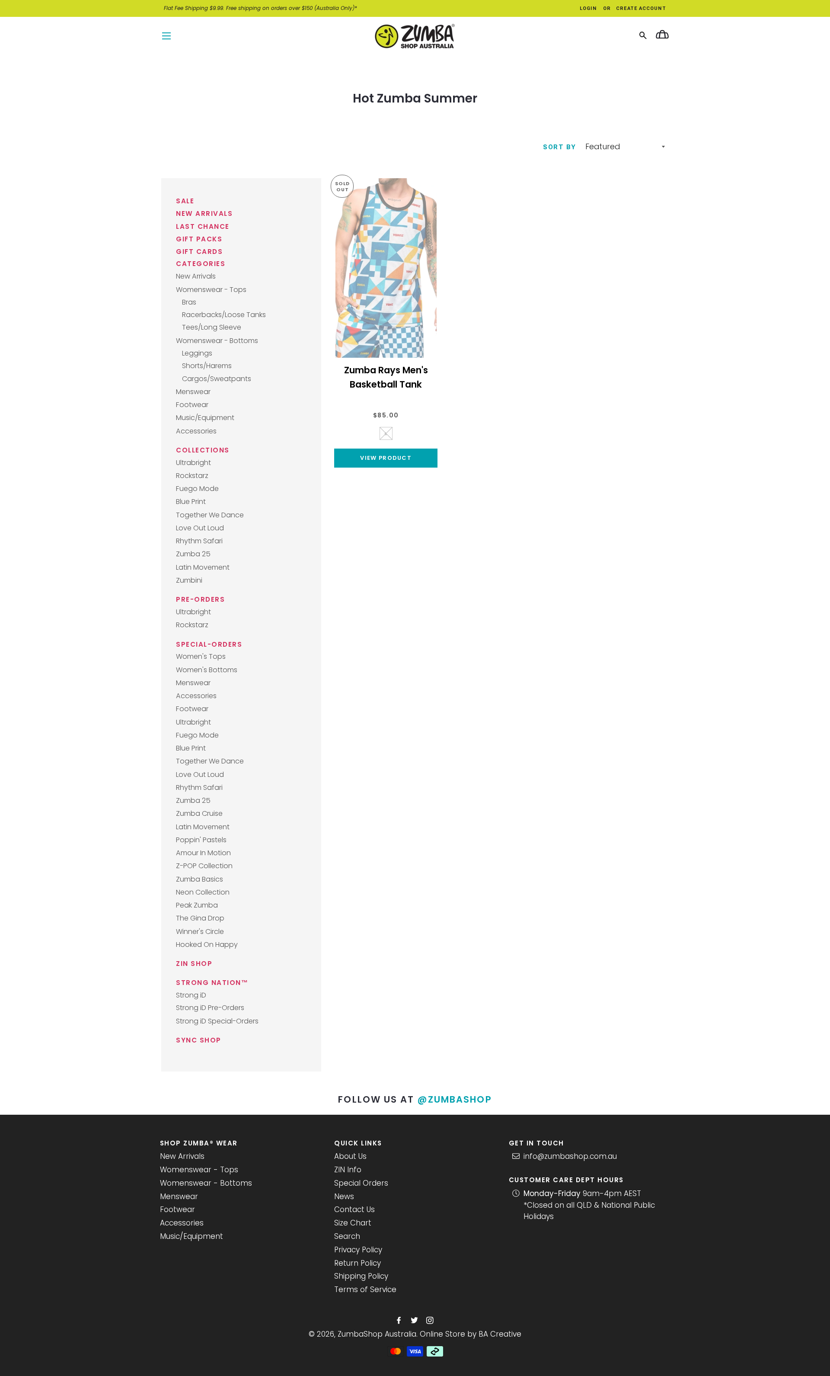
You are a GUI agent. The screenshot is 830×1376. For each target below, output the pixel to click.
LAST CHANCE (203, 226)
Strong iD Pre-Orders (210, 1008)
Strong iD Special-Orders (217, 1021)
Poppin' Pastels (201, 840)
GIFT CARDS (199, 251)
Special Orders (361, 1183)
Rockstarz (192, 476)
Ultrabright (193, 463)
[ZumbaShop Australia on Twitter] (415, 1320)
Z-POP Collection (204, 866)
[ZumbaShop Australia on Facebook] (399, 1320)
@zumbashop (455, 1099)
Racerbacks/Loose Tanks (224, 315)
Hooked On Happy (207, 944)
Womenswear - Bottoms (217, 341)
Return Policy (357, 1263)
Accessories (196, 431)
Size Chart (352, 1223)
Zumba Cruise (199, 813)
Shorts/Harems (207, 366)
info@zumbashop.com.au (570, 1156)
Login (588, 8)
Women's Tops (201, 656)
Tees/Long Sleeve (211, 327)
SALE (185, 200)
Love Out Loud (200, 528)
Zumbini (189, 580)
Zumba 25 (193, 554)
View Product (386, 458)
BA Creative (500, 1334)
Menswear (193, 392)
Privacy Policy (358, 1249)
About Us (350, 1156)
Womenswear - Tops (211, 290)
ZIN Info (347, 1169)
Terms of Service (365, 1289)
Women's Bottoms (206, 670)
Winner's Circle (200, 932)
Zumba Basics (199, 879)
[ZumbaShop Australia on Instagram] (430, 1320)
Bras (189, 302)
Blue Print (191, 502)
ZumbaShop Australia (377, 1334)
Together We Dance (210, 515)
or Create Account (634, 8)
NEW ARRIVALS (204, 213)
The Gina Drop (200, 918)
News (344, 1196)
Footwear (192, 405)
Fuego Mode (197, 489)
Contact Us (354, 1209)
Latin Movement (203, 567)
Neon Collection (203, 892)
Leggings (197, 353)
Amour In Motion (203, 853)
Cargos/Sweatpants (216, 379)
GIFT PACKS (199, 239)
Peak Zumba (197, 905)
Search (347, 1236)
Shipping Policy (361, 1276)
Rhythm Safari (199, 541)
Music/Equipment (205, 418)
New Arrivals (196, 276)
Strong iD (191, 995)
